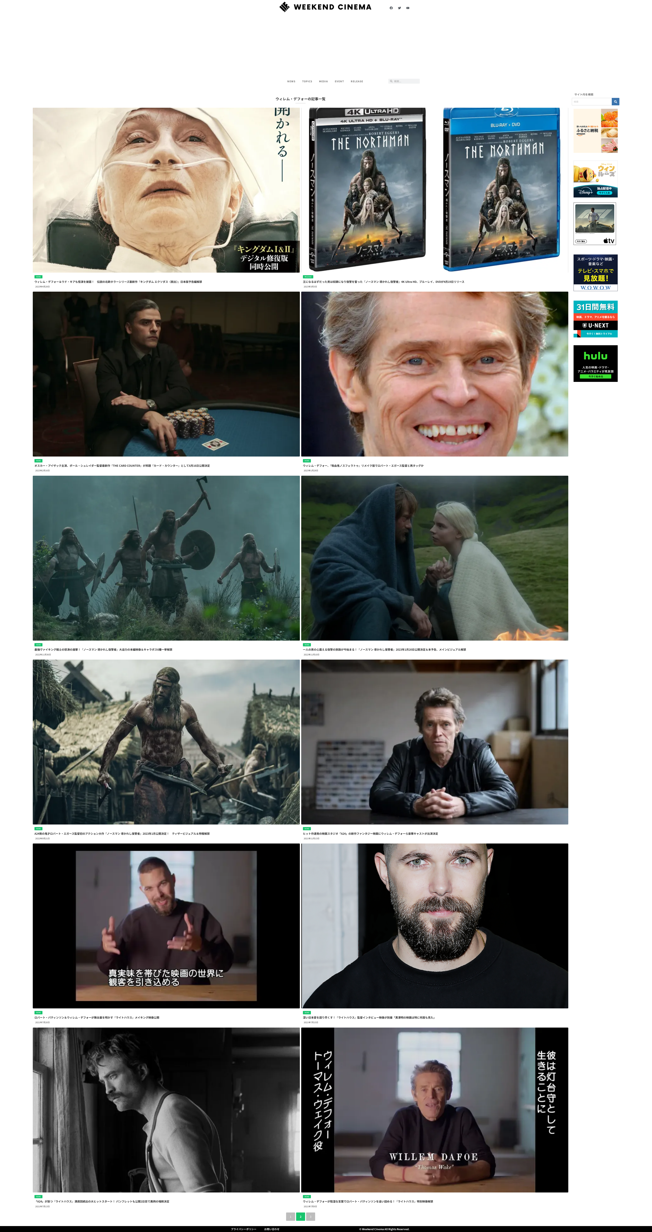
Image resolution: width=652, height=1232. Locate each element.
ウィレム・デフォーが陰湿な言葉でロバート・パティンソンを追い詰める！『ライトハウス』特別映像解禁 (368, 1201)
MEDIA (323, 81)
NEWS (291, 81)
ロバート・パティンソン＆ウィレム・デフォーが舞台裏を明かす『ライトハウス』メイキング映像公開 (96, 1017)
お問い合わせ (271, 1229)
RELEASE (357, 81)
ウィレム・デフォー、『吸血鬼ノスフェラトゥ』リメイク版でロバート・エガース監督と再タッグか (363, 465)
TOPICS (307, 81)
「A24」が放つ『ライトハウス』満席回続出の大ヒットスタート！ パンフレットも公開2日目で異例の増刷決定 (101, 1201)
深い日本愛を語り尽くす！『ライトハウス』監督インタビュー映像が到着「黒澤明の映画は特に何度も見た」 (369, 1017)
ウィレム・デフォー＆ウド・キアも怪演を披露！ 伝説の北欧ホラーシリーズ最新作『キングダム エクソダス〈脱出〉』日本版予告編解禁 (118, 282)
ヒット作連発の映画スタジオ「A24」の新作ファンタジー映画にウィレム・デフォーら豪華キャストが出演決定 (370, 833)
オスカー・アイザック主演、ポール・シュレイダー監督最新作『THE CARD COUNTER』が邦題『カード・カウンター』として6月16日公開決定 (122, 465)
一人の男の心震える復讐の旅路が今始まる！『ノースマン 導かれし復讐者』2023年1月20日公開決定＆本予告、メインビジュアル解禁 (384, 649)
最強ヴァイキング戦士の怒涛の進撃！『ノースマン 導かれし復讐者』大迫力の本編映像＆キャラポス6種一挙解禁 (103, 649)
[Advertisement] (326, 44)
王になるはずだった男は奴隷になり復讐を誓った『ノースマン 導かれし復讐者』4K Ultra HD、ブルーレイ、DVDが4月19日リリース (383, 282)
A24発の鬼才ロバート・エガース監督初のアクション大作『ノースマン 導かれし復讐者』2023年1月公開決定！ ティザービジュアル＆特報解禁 (122, 833)
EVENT (339, 81)
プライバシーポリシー (243, 1229)
